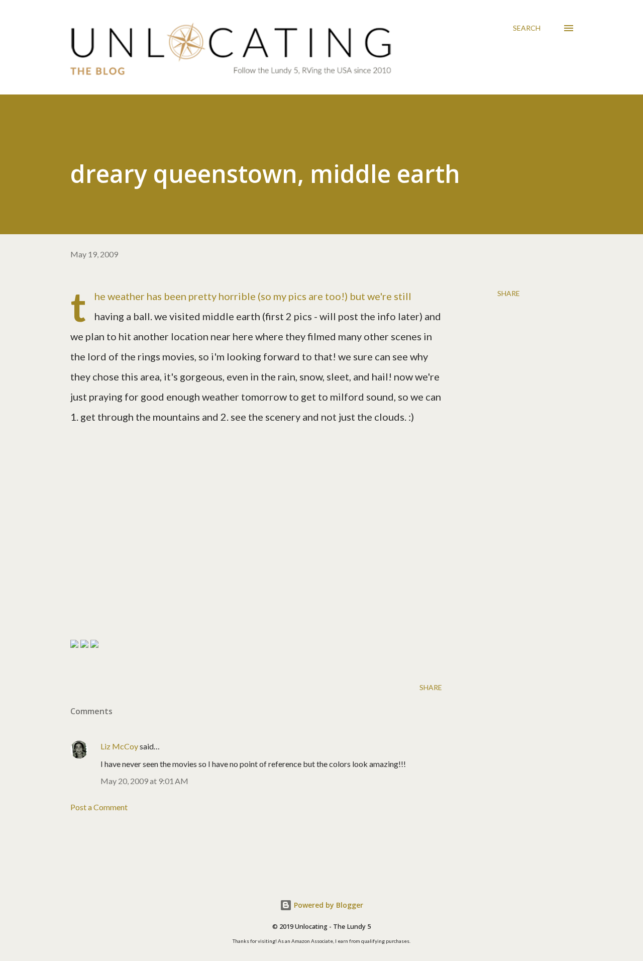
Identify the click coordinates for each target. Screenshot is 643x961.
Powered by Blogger (327, 905)
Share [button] (508, 293)
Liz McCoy (119, 746)
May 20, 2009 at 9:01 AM (144, 781)
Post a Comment (99, 807)
